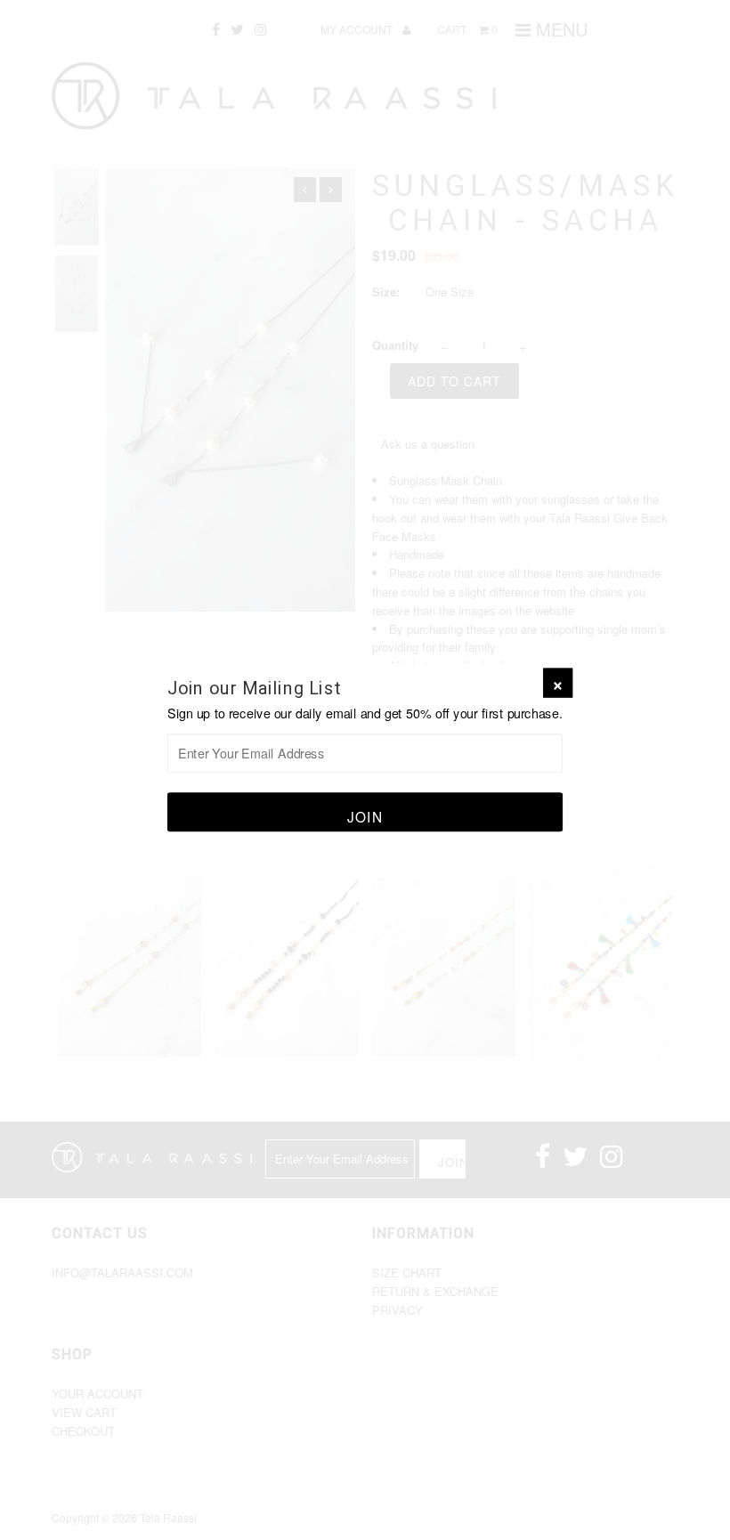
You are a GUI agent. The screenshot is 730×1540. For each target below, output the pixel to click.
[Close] (557, 683)
